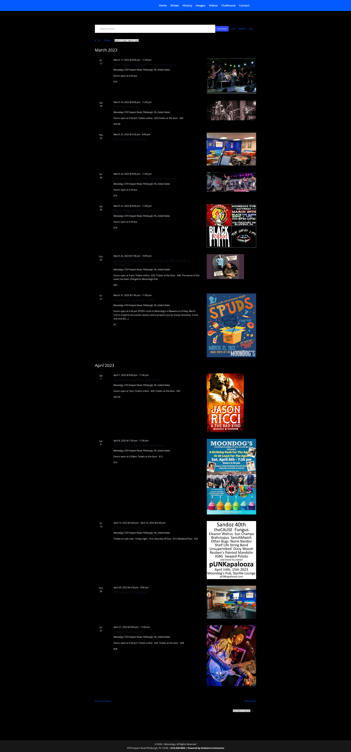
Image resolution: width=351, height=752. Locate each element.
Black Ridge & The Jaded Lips (136, 210)
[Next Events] (99, 40)
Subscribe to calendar (241, 711)
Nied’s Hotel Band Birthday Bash (139, 445)
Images (200, 6)
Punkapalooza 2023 (129, 527)
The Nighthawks (126, 107)
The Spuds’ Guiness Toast (134, 300)
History (187, 6)
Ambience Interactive (212, 748)
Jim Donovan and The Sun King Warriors (145, 178)
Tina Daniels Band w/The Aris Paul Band (145, 64)
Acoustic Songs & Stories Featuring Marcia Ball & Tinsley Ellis (152, 262)
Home (163, 6)
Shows (174, 6)
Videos (213, 6)
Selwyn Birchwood (128, 631)
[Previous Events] (95, 40)
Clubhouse (228, 6)
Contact (244, 6)
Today (107, 40)
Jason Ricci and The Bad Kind (136, 379)
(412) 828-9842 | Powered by (185, 748)
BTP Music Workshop (130, 139)
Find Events (222, 29)
